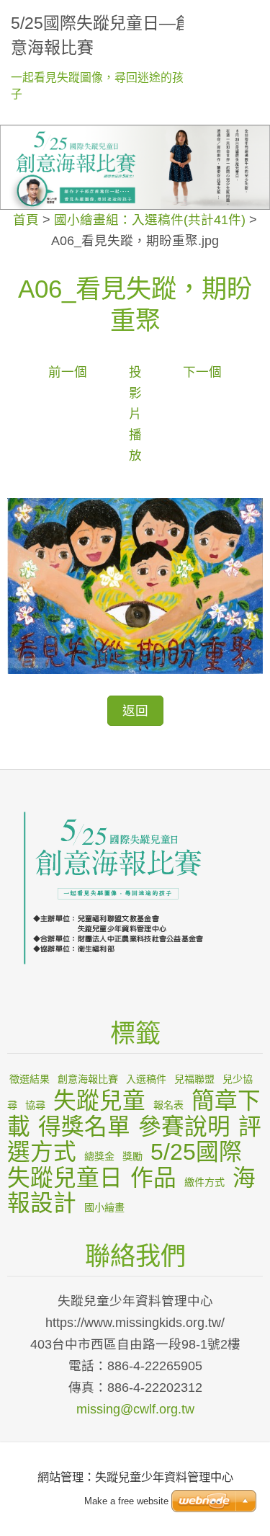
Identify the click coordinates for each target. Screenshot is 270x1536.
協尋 (35, 1105)
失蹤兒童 (99, 1101)
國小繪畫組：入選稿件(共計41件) (150, 220)
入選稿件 (146, 1079)
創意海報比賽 (88, 1079)
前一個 (67, 372)
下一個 (202, 372)
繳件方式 (204, 1182)
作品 (153, 1178)
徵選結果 (29, 1079)
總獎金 (99, 1156)
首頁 (26, 220)
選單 (245, 18)
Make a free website (126, 1501)
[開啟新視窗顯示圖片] (135, 585)
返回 (135, 710)
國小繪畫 (104, 1207)
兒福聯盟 (194, 1079)
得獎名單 (84, 1127)
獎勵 (132, 1156)
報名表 (168, 1105)
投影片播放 (135, 414)
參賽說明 (184, 1127)
